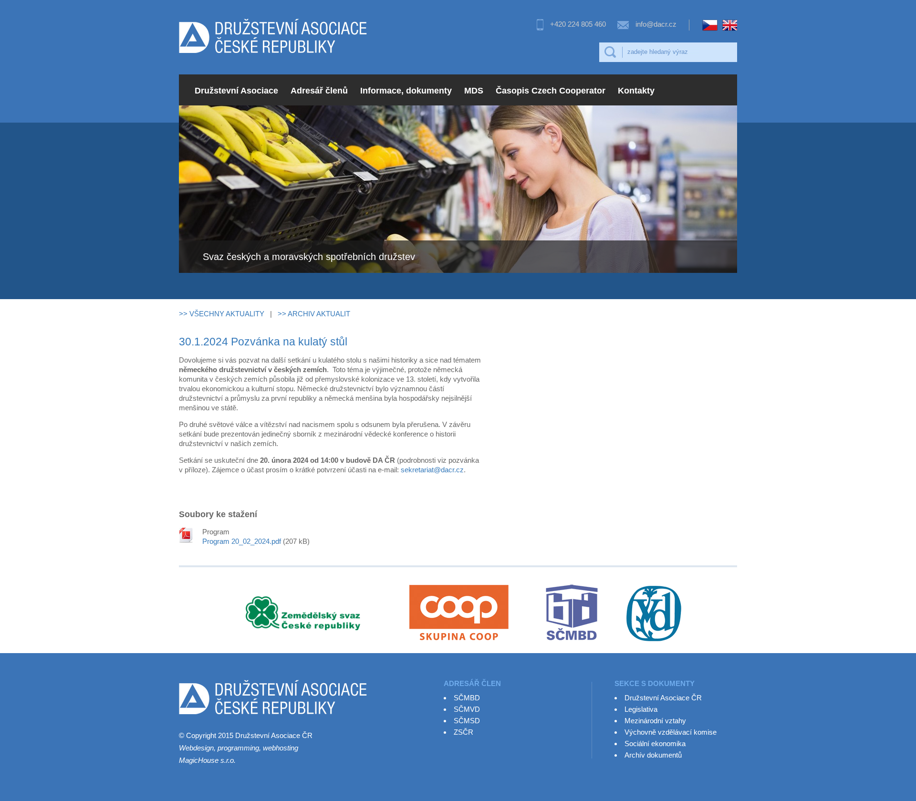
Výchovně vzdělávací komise (671, 732)
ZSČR (463, 732)
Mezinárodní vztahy (655, 721)
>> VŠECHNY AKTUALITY (221, 314)
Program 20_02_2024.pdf (241, 541)
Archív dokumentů (653, 755)
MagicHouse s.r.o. (207, 760)
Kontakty (636, 90)
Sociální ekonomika (655, 743)
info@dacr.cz (656, 24)
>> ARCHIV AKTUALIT (314, 314)
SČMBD (467, 698)
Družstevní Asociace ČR (663, 698)
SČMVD (467, 709)
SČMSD (467, 721)
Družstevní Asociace (236, 90)
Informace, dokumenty (406, 90)
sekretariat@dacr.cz (432, 470)
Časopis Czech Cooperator (550, 90)
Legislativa (641, 709)
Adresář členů (319, 90)
